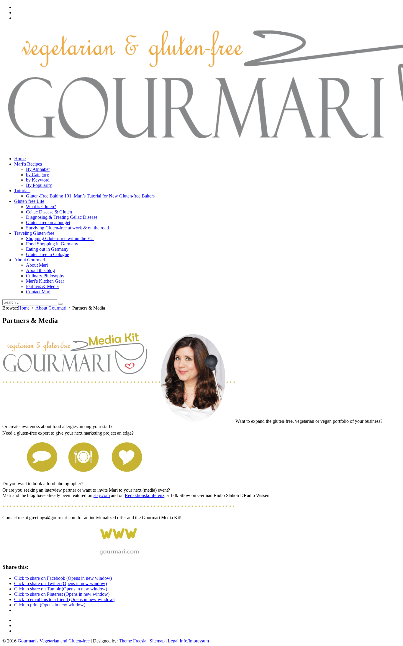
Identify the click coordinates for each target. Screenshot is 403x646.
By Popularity (39, 185)
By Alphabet (38, 169)
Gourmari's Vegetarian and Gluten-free (54, 640)
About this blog (40, 270)
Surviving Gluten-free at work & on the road (67, 227)
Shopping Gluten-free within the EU (60, 238)
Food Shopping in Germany (52, 243)
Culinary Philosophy (45, 275)
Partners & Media (42, 286)
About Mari (37, 265)
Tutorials (22, 190)
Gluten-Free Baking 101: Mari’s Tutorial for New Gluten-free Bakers (90, 195)
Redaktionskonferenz (144, 495)
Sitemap (157, 640)
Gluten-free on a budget (48, 222)
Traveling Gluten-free (34, 233)
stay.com (102, 495)
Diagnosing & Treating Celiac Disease (61, 217)
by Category (37, 174)
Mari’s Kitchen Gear (45, 281)
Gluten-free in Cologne (47, 254)
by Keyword (38, 179)
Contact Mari (38, 291)
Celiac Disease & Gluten (49, 211)
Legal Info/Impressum (188, 640)
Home (20, 158)
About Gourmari (29, 259)
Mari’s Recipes (28, 163)
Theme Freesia (132, 640)
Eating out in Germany (47, 249)
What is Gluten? (41, 206)
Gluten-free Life (29, 201)
